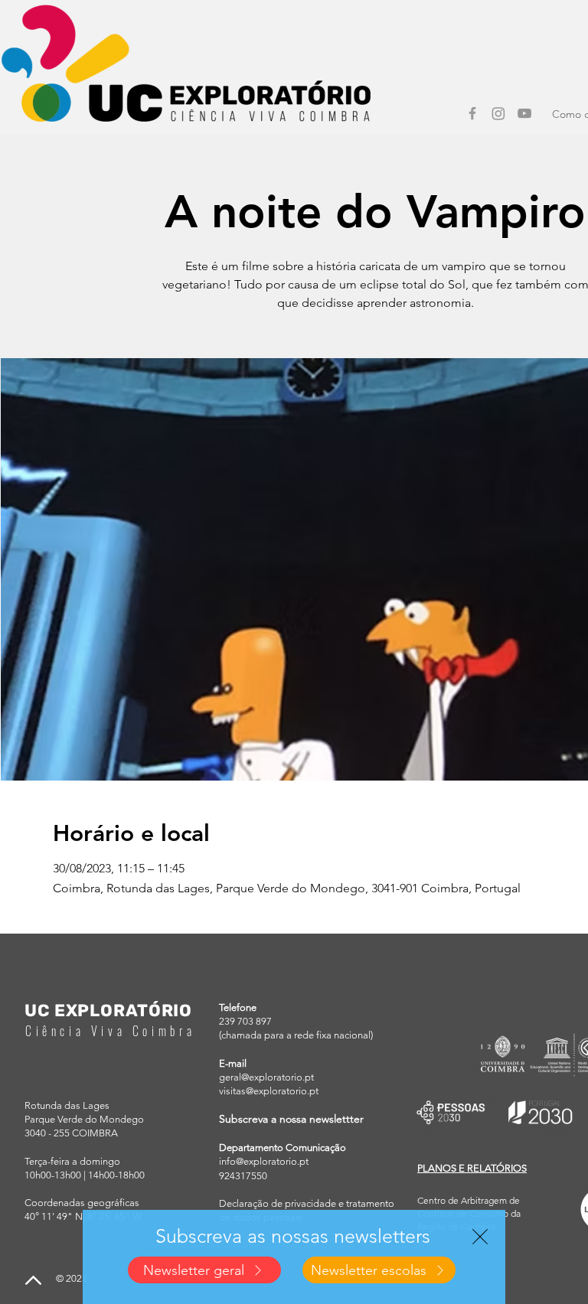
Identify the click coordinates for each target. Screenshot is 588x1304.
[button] (480, 1236)
